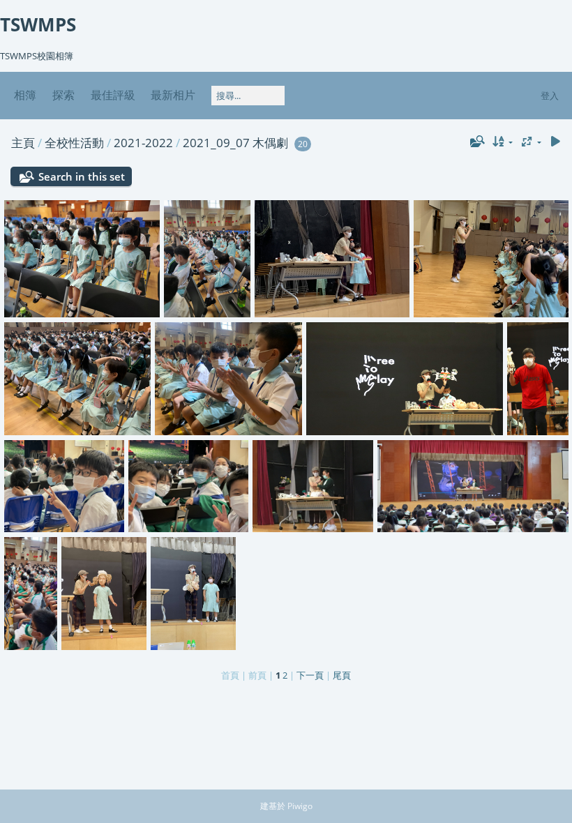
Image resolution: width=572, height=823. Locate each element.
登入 (550, 95)
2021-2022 (143, 143)
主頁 (23, 143)
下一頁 (310, 675)
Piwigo (300, 806)
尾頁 (342, 675)
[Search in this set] (475, 141)
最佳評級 (113, 95)
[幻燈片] (555, 142)
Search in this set (81, 176)
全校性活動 (74, 143)
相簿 (25, 95)
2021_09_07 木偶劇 (235, 143)
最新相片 (173, 95)
